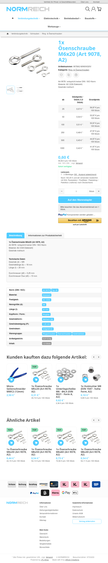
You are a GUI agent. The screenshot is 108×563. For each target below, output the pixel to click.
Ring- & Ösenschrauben (78, 69)
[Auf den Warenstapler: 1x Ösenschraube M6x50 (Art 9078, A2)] (36, 443)
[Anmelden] (93, 9)
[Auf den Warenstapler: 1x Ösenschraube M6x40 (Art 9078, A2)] (85, 443)
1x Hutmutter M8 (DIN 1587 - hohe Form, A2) (91, 389)
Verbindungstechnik (28, 18)
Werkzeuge (53, 26)
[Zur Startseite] (28, 9)
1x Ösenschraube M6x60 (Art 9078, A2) (66, 452)
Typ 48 (55, 290)
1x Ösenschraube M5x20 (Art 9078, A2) (41, 389)
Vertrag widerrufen (87, 521)
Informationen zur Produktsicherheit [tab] (45, 235)
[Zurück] (93, 357)
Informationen (45, 503)
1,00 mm (46, 324)
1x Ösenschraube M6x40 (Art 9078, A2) (91, 452)
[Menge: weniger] (61, 191)
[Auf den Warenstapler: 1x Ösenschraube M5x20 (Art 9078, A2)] (36, 380)
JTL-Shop (45, 559)
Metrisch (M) (48, 319)
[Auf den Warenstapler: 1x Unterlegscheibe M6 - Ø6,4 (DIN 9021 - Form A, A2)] (61, 380)
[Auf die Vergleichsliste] (69, 75)
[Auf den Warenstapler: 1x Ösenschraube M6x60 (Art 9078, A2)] (61, 443)
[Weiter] (98, 357)
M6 (44, 304)
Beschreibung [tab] (15, 235)
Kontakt (96, 2)
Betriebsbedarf (71, 18)
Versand (79, 163)
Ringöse (46, 314)
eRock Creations (72, 559)
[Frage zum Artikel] (76, 75)
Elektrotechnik (51, 18)
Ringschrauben (49, 333)
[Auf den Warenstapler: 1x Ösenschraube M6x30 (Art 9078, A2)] (11, 443)
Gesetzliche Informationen (82, 503)
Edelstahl (46, 295)
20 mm (45, 309)
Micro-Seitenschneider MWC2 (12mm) (16, 389)
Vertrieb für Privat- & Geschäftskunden (60, 2)
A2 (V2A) (46, 299)
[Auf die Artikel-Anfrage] (61, 75)
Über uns (84, 2)
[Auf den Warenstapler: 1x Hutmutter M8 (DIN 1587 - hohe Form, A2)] (85, 380)
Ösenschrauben (64, 333)
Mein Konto (44, 530)
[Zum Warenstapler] (99, 9)
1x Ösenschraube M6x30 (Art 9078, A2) (17, 452)
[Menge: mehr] (98, 191)
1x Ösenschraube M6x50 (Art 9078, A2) (41, 452)
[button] (11, 90)
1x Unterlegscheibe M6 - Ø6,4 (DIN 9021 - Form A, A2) (66, 391)
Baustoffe (90, 18)
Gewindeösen (78, 333)
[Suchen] (87, 9)
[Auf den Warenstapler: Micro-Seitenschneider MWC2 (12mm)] (11, 380)
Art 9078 (46, 290)
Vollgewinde (48, 328)
